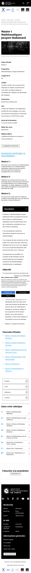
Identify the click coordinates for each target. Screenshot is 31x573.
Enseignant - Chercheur (7, 527)
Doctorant (19, 524)
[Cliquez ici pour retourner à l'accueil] (8, 3)
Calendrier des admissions (10, 146)
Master (5, 508)
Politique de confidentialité (22, 276)
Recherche (6, 511)
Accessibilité (7, 543)
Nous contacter (10, 554)
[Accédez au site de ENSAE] (17, 570)
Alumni (17, 531)
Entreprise (6, 531)
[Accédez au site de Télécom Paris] (22, 570)
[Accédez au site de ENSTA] (8, 570)
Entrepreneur (19, 527)
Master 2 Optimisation (12, 364)
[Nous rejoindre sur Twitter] (8, 498)
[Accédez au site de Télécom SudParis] (27, 570)
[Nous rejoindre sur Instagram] (18, 498)
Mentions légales (8, 539)
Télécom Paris (20, 516)
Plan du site (6, 546)
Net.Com (17, 565)
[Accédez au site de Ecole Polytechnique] (3, 570)
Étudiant (6, 524)
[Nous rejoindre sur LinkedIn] (3, 498)
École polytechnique (20, 512)
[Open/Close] (28, 3)
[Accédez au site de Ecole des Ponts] (13, 570)
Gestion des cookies (9, 549)
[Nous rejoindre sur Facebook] (13, 498)
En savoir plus (15, 474)
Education (18, 508)
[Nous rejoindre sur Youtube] (23, 498)
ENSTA (5, 516)
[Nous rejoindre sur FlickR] (28, 498)
